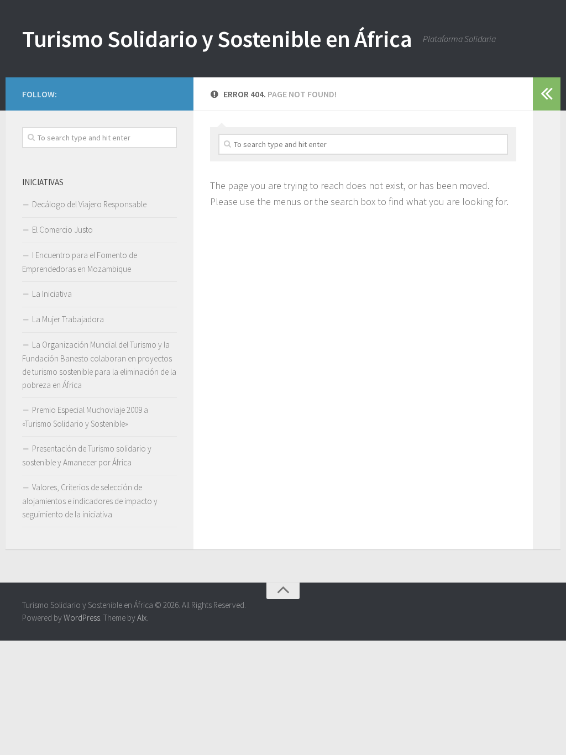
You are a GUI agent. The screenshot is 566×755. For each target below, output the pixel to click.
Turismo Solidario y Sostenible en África (217, 38)
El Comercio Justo (62, 229)
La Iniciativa (52, 294)
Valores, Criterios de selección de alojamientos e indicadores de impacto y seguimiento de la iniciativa (90, 501)
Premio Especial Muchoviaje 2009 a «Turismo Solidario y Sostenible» (85, 417)
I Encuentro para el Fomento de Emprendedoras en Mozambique (79, 262)
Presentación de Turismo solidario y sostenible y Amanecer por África (86, 455)
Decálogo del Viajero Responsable (89, 204)
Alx (141, 617)
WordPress (82, 617)
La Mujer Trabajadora (68, 319)
